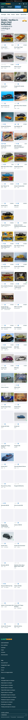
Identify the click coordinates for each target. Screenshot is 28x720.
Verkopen (10, 6)
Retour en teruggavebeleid (7, 672)
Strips (8, 14)
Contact (3, 667)
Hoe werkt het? (4, 662)
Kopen (2, 6)
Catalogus (18, 6)
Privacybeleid (13, 717)
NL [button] (19, 3)
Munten (13, 14)
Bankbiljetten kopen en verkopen (8, 694)
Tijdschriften (23, 14)
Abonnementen (4, 654)
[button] (23, 4)
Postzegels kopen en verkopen (7, 680)
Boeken (17, 14)
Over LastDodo (4, 645)
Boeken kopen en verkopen (7, 687)
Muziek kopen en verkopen (7, 702)
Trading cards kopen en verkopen (8, 706)
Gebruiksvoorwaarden (5, 717)
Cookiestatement (20, 717)
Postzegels (3, 14)
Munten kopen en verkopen (7, 685)
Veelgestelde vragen (5, 665)
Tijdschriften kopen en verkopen (8, 690)
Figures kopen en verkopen (7, 692)
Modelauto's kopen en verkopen (8, 699)
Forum (25, 6)
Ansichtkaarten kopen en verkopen (8, 697)
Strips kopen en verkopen (6, 682)
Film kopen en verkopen (6, 704)
